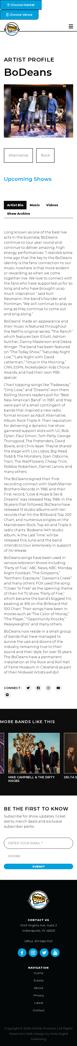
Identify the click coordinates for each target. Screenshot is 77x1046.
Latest (38, 1003)
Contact (38, 1010)
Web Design (35, 1034)
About (38, 988)
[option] (29, 759)
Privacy (38, 995)
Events (39, 980)
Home (38, 973)
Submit (38, 866)
